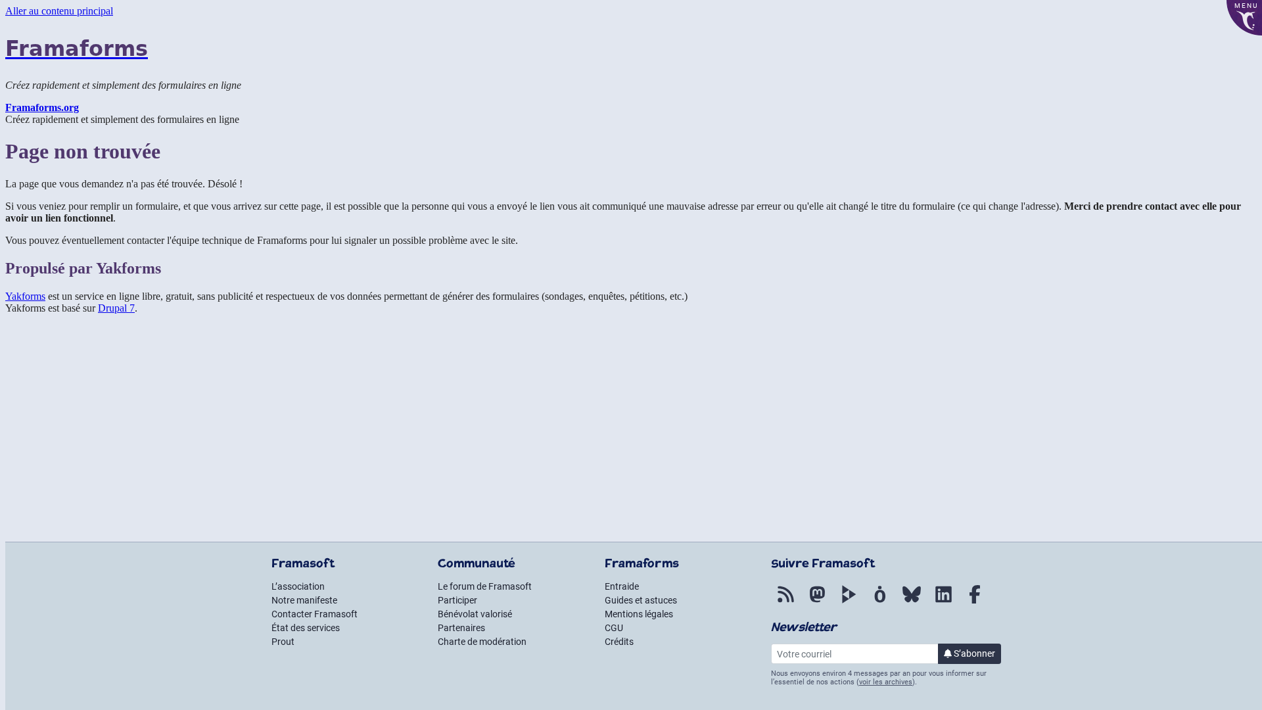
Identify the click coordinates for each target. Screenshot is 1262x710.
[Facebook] (974, 603)
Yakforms (25, 296)
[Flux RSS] (785, 603)
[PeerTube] (848, 603)
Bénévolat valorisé (475, 614)
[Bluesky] (911, 603)
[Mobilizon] (880, 603)
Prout (282, 641)
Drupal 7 (116, 308)
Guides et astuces (641, 600)
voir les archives (885, 682)
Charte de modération (482, 641)
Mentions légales (639, 614)
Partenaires (461, 628)
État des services (305, 628)
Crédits (619, 641)
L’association (298, 586)
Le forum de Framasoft (485, 586)
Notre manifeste (304, 600)
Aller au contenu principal (59, 10)
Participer (457, 600)
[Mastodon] (817, 603)
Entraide (622, 586)
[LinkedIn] (943, 603)
